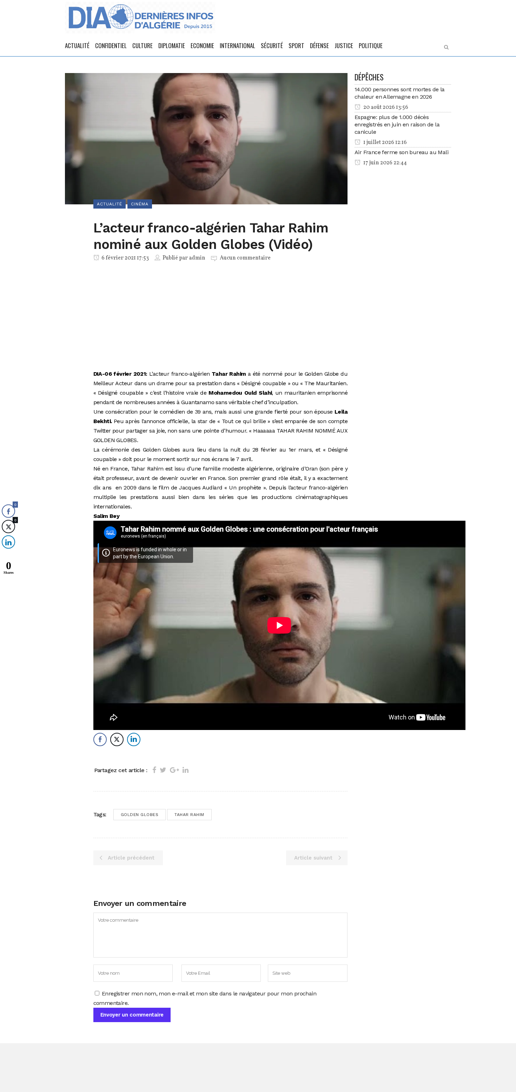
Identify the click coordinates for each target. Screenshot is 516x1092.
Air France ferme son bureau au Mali (401, 152)
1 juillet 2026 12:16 (384, 142)
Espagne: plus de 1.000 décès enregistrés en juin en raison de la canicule (397, 124)
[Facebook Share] (100, 739)
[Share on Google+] (174, 770)
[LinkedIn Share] (133, 739)
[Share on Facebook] (154, 770)
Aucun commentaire (245, 258)
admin (197, 258)
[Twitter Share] (117, 739)
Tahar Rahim (189, 814)
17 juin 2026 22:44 (384, 163)
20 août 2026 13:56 (385, 107)
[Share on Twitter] (163, 770)
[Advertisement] (220, 317)
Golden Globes (140, 814)
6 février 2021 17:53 (124, 258)
